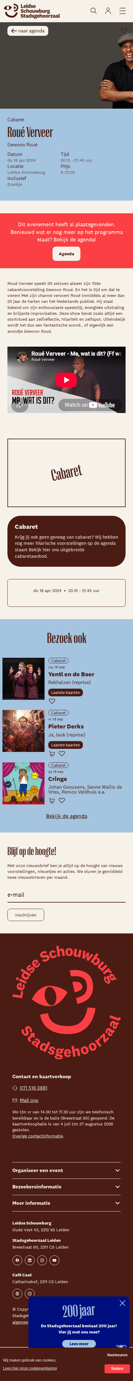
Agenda (66, 254)
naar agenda (31, 30)
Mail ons (29, 1100)
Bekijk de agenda (66, 816)
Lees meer (79, 1343)
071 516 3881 (33, 1088)
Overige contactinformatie (37, 1136)
